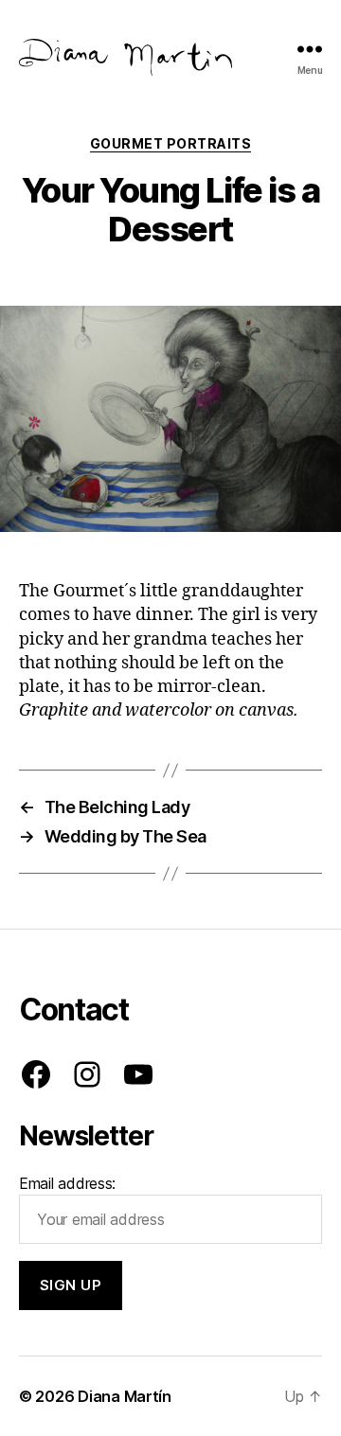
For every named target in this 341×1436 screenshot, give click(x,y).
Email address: (67, 1183)
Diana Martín (124, 1396)
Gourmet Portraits (171, 143)
